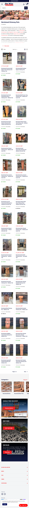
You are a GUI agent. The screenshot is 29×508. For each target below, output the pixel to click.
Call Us (23, 505)
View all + (25, 379)
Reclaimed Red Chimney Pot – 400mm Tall (6, 309)
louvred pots (4, 32)
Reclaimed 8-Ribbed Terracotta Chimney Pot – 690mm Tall (6, 335)
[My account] (23, 4)
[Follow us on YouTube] (5, 494)
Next (25, 371)
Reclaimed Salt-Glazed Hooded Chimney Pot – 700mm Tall (21, 283)
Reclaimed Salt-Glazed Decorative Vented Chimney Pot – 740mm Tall (21, 335)
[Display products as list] (27, 49)
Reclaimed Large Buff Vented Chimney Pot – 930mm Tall (6, 361)
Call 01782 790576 (14, 0)
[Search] (26, 7)
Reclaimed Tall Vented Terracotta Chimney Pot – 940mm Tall (21, 361)
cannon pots (21, 30)
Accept (4, 504)
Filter (4, 49)
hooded (21, 32)
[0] (26, 4)
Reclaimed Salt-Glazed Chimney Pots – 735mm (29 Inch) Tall (6, 229)
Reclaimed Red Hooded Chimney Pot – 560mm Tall (21, 309)
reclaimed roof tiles (19, 42)
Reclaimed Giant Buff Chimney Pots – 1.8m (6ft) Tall (21, 256)
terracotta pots (4, 35)
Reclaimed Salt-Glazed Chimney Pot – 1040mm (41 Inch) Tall (22, 229)
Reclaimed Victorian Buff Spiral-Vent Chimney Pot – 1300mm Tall (7, 70)
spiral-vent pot (17, 33)
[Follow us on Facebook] (2, 494)
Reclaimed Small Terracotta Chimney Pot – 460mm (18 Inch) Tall (21, 150)
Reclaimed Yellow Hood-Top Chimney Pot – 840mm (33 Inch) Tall (22, 123)
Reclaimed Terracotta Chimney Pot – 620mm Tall (7, 282)
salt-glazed (10, 32)
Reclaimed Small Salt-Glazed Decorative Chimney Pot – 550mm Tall (7, 96)
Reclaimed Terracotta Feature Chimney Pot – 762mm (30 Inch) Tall (6, 123)
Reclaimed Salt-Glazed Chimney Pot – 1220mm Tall (6, 256)
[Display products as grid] (24, 49)
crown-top (15, 32)
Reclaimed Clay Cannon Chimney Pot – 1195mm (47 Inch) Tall (7, 176)
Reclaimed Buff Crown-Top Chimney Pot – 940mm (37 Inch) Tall (22, 96)
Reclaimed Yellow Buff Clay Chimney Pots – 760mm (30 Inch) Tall (21, 203)
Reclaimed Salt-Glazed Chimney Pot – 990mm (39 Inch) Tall (7, 150)
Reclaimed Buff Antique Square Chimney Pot (21, 69)
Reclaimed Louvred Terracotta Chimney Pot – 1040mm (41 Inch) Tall (6, 203)
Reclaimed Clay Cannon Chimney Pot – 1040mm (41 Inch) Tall (22, 176)
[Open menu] (2, 4)
